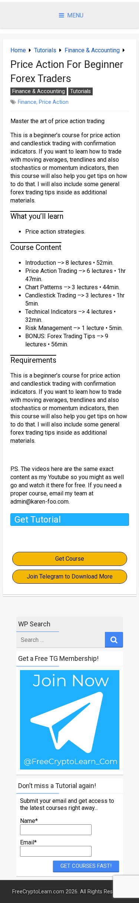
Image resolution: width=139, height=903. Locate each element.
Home (18, 50)
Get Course (69, 558)
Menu (75, 15)
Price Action (54, 102)
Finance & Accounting (92, 50)
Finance (27, 102)
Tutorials (45, 50)
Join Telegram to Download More (70, 576)
